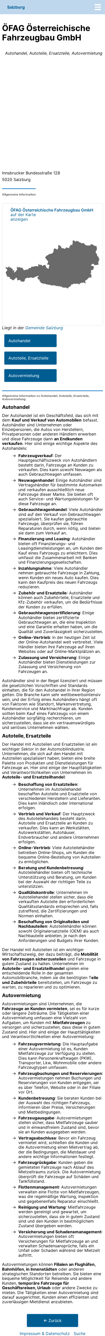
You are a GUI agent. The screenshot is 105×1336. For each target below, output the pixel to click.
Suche (79, 1333)
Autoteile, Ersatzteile (28, 358)
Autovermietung (23, 375)
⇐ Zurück (52, 1320)
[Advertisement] (52, 114)
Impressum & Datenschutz (45, 1333)
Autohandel (19, 340)
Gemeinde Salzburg (44, 327)
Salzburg (16, 7)
